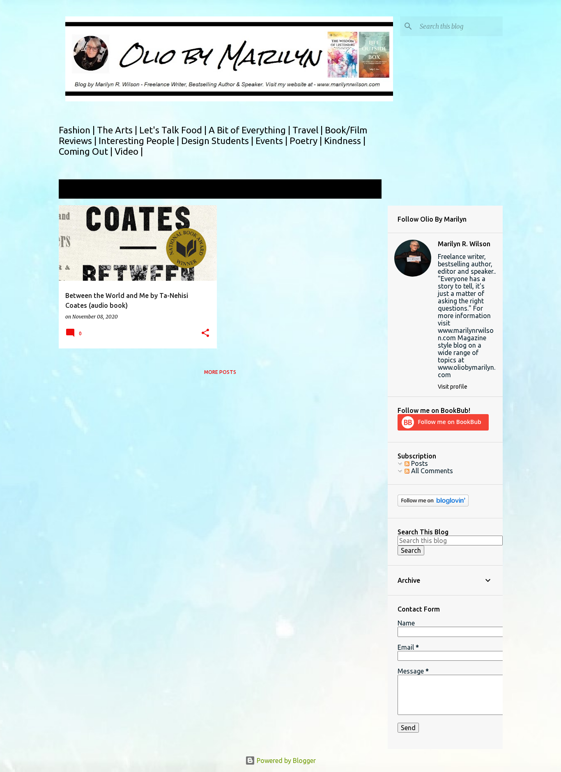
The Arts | (118, 130)
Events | (272, 140)
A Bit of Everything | (250, 130)
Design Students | (218, 140)
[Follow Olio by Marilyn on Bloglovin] (433, 504)
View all (364, 189)
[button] (205, 333)
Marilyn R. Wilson (464, 243)
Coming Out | (87, 151)
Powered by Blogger (285, 760)
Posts (418, 463)
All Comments (431, 470)
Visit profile (452, 386)
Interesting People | (140, 140)
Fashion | (78, 130)
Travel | (308, 130)
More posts (220, 372)
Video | (129, 151)
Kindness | (345, 140)
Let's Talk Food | (174, 130)
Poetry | (307, 140)
